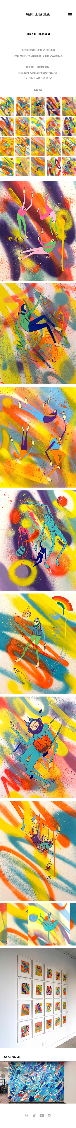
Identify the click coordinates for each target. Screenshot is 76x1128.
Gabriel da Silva (38, 14)
